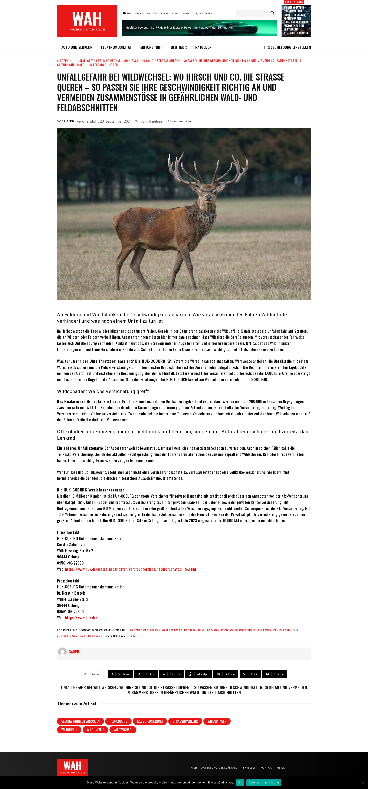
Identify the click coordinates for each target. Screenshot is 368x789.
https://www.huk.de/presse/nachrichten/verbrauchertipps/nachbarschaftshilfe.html (130, 569)
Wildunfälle (95, 729)
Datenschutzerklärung (264, 782)
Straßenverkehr (185, 721)
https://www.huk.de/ (81, 617)
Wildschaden (217, 721)
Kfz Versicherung (150, 721)
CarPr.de (130, 636)
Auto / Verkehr (294, 2)
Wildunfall (69, 729)
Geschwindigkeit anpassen (80, 721)
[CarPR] (63, 651)
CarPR (69, 121)
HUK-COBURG (118, 721)
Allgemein (64, 60)
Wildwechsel (123, 729)
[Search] (272, 13)
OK (240, 782)
